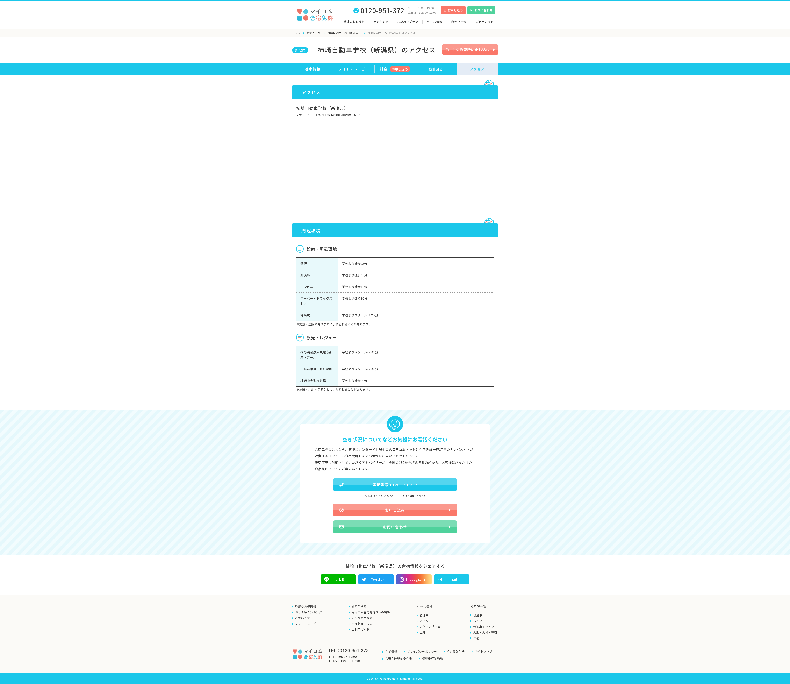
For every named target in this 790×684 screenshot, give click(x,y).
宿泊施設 (436, 68)
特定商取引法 (456, 651)
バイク (424, 621)
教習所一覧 (314, 33)
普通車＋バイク (483, 627)
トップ (296, 33)
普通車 (424, 615)
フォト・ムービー (353, 68)
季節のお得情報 (354, 22)
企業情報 (391, 651)
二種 (423, 632)
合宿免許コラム (362, 624)
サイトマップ (483, 651)
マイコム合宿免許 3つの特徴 (371, 612)
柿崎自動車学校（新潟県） (344, 33)
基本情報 (313, 68)
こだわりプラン (407, 22)
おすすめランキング (308, 612)
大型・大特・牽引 (432, 627)
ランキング (381, 22)
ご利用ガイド (485, 22)
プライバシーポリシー (422, 651)
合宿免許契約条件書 (398, 658)
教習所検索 (359, 606)
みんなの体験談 (362, 618)
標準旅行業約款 (432, 658)
